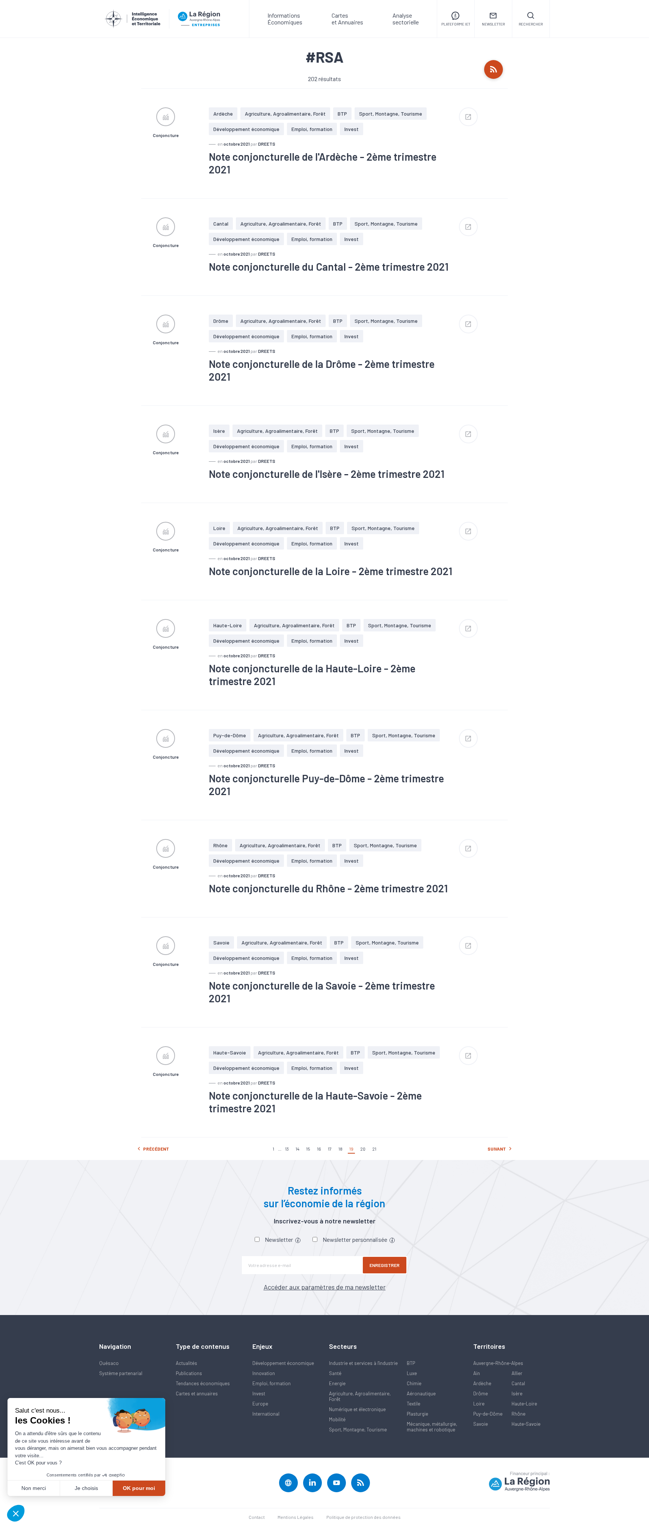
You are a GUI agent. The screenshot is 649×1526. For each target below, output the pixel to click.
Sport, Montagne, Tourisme (390, 113)
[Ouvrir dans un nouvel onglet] (468, 116)
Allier (517, 1373)
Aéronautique (421, 1393)
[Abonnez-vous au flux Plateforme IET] (493, 69)
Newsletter (279, 1239)
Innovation (263, 1373)
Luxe (412, 1373)
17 (330, 1148)
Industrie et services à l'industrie (363, 1363)
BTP (342, 113)
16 (319, 1148)
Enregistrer (385, 1265)
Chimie (414, 1383)
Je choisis (86, 1488)
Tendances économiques (203, 1383)
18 (340, 1148)
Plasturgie (417, 1414)
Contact (257, 1517)
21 (374, 1148)
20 (362, 1148)
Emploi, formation (311, 129)
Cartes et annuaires (197, 1393)
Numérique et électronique (357, 1409)
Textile (413, 1404)
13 (287, 1148)
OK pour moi (139, 1488)
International (265, 1414)
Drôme (220, 321)
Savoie (221, 942)
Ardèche (223, 113)
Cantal (220, 223)
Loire (219, 528)
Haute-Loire (227, 625)
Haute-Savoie (229, 1052)
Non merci (33, 1488)
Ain (476, 1373)
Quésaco (109, 1363)
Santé (335, 1373)
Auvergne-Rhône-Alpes (498, 1363)
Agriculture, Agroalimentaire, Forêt (285, 113)
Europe (260, 1404)
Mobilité (337, 1419)
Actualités (186, 1363)
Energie (337, 1383)
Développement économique (246, 129)
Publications (189, 1373)
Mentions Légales (296, 1517)
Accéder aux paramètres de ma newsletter (325, 1287)
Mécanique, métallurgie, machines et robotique (432, 1427)
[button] (16, 1513)
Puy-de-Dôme (229, 735)
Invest (351, 129)
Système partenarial (120, 1373)
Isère (219, 431)
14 (297, 1148)
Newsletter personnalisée (355, 1239)
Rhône (220, 845)
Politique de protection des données (363, 1517)
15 (308, 1148)
